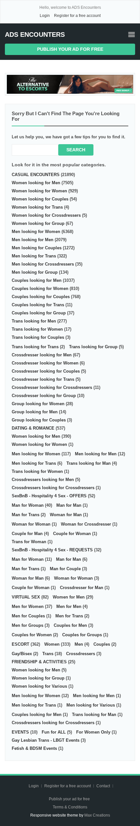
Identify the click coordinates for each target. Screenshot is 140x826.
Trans (47, 653)
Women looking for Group (38, 223)
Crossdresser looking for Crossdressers (52, 387)
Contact (103, 786)
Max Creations (97, 815)
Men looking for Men (32, 239)
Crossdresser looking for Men (42, 354)
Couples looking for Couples (41, 296)
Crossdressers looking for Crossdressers (53, 487)
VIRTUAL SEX (26, 597)
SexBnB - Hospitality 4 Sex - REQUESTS (52, 549)
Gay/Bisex (22, 653)
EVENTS (20, 732)
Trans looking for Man (88, 463)
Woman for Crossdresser (86, 524)
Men (79, 644)
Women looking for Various (39, 686)
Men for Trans (69, 615)
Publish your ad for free (70, 49)
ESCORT (20, 644)
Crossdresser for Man (81, 587)
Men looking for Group (35, 272)
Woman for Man (66, 514)
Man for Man (68, 505)
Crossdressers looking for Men (43, 479)
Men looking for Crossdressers (43, 264)
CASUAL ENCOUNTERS (36, 174)
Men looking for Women (36, 231)
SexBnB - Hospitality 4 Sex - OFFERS (49, 495)
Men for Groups (27, 625)
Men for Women (28, 606)
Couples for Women (32, 634)
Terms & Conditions (70, 807)
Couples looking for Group (39, 312)
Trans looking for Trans (35, 346)
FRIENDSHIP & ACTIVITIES (39, 661)
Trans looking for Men (34, 321)
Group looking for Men (35, 411)
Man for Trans (25, 514)
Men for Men (68, 606)
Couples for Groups (82, 634)
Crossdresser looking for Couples (46, 371)
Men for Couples (28, 615)
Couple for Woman (72, 533)
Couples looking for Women (40, 288)
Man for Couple (65, 568)
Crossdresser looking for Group (44, 395)
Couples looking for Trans (38, 304)
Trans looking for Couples (38, 337)
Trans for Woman (29, 541)
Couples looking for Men (37, 280)
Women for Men (69, 597)
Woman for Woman (31, 524)
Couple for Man (27, 533)
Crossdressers (80, 653)
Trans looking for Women (37, 329)
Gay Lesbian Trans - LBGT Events (45, 740)
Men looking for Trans (34, 256)
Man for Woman (28, 505)
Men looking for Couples (37, 247)
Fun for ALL (54, 732)
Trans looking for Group (93, 346)
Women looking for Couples (40, 199)
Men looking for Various (90, 705)
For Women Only (93, 732)
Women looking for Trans (37, 207)
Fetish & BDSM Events (34, 748)
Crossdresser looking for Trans (43, 379)
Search (75, 149)
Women (52, 644)
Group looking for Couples (39, 420)
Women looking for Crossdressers (46, 215)
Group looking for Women (38, 403)
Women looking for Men (36, 182)
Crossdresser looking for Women (45, 363)
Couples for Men (70, 625)
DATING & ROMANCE (33, 428)
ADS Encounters (35, 34)
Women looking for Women (39, 190)
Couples (101, 644)
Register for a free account (77, 15)
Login (45, 15)
